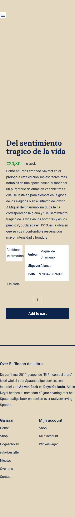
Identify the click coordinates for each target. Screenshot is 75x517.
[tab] (14, 253)
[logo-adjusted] (28, 9)
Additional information (14, 253)
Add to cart (37, 313)
